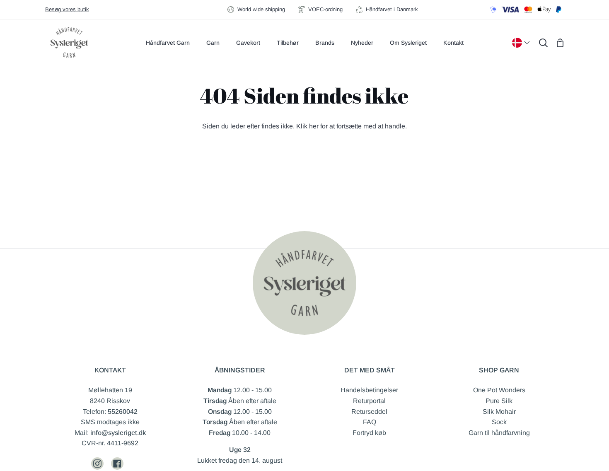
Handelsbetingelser (369, 390)
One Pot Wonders (499, 390)
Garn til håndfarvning (499, 432)
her (314, 126)
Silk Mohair (499, 411)
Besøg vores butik (67, 9)
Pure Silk (499, 400)
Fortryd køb (369, 432)
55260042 (123, 411)
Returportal (369, 400)
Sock (499, 421)
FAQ (369, 421)
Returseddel (369, 411)
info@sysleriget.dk (118, 432)
